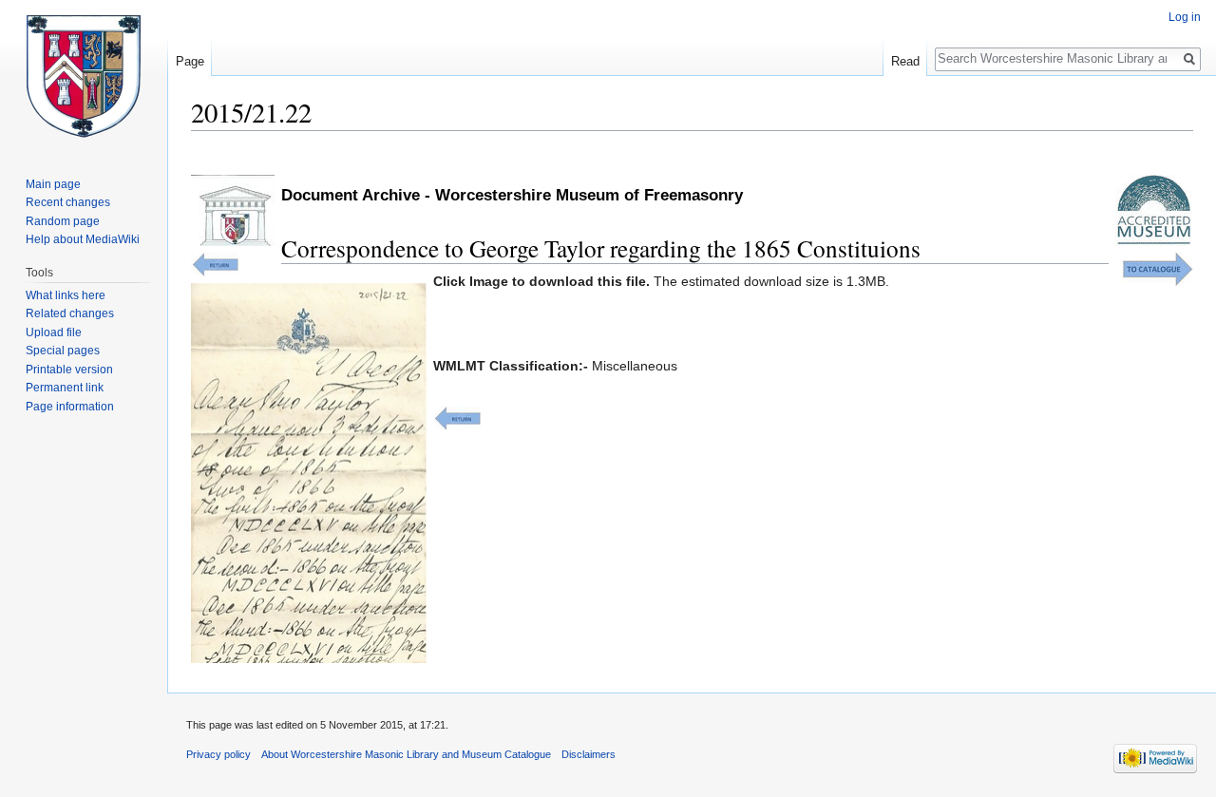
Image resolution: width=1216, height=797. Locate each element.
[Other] (214, 263)
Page (190, 61)
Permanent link (65, 387)
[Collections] (1157, 267)
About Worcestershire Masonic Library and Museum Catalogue (406, 754)
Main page (53, 184)
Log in (1184, 17)
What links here (65, 295)
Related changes (70, 313)
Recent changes (68, 202)
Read (905, 61)
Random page (63, 221)
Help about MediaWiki (83, 239)
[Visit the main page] (84, 76)
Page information (70, 406)
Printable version (69, 369)
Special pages (63, 350)
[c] (457, 417)
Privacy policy (218, 754)
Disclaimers (588, 754)
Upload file (54, 332)
